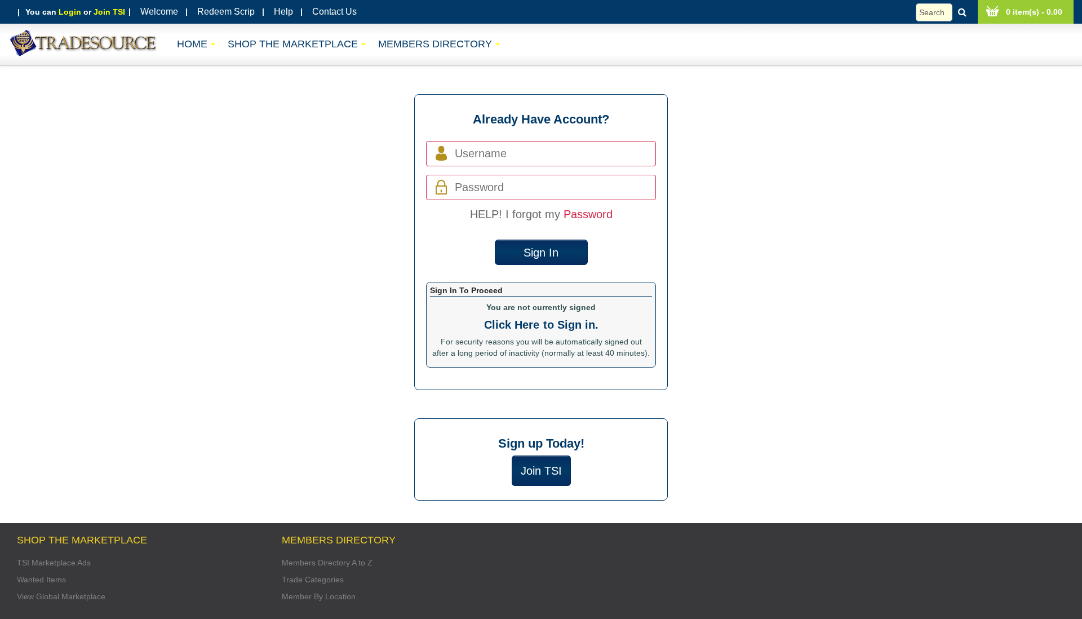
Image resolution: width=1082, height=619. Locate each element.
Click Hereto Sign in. (541, 325)
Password (588, 214)
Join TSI (109, 11)
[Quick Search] (944, 12)
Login (70, 11)
